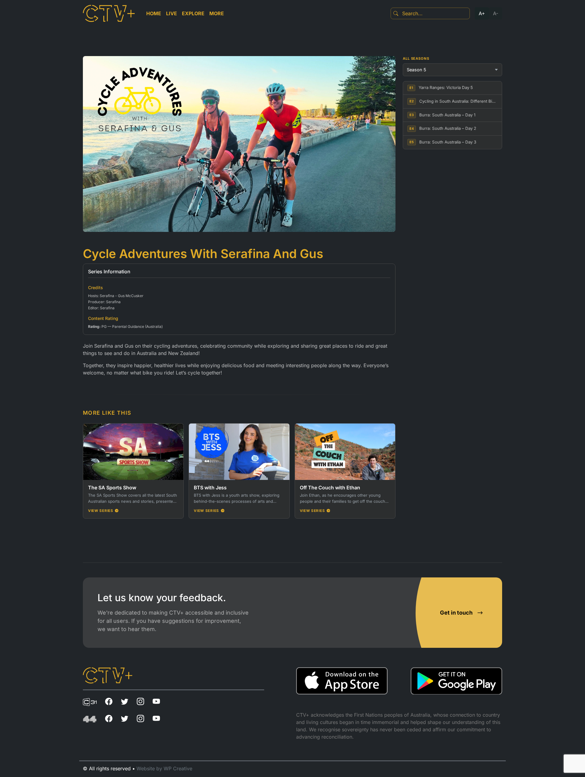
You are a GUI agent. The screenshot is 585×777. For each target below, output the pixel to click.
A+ (482, 13)
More (216, 13)
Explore (193, 13)
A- (495, 13)
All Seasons (416, 58)
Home (153, 13)
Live (171, 13)
